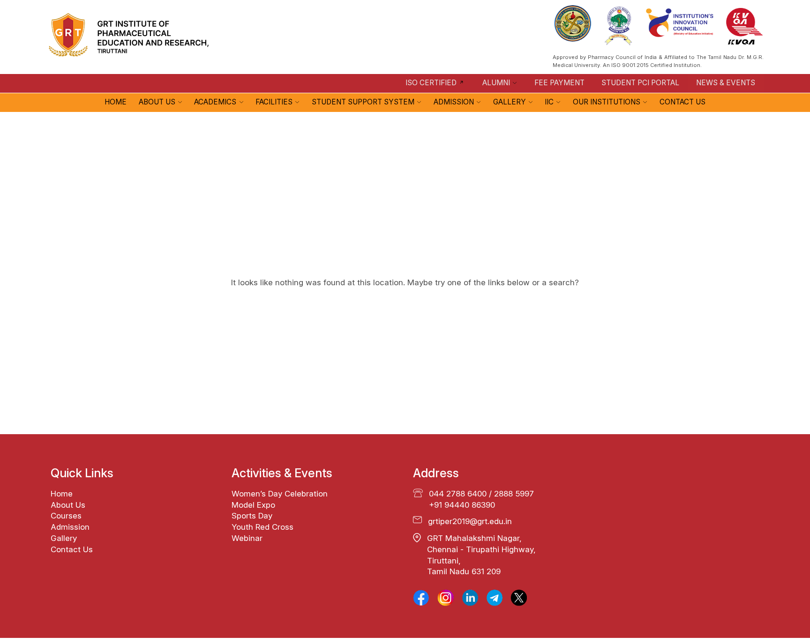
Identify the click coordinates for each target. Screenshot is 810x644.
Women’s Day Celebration (280, 493)
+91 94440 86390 (462, 505)
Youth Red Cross (262, 527)
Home (116, 101)
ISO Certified (431, 82)
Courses (66, 515)
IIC (549, 101)
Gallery (509, 101)
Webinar (247, 538)
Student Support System (363, 101)
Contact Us (682, 101)
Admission (454, 101)
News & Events (725, 82)
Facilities (273, 101)
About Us (157, 101)
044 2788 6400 (458, 493)
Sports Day (252, 515)
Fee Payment (559, 82)
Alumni (496, 82)
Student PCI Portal (640, 82)
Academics (215, 101)
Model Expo (253, 505)
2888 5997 (514, 493)
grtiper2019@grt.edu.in (470, 521)
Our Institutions (606, 101)
